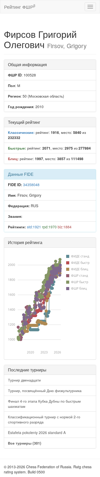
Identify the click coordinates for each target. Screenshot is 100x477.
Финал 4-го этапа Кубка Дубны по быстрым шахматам (44, 403)
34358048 (31, 184)
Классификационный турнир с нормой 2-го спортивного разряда (44, 419)
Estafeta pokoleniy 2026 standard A (37, 432)
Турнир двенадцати (24, 380)
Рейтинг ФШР (19, 6)
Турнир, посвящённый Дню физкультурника (45, 390)
